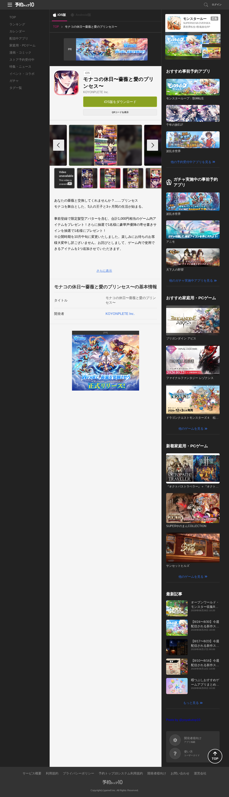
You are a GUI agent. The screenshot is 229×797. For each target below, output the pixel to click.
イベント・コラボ (21, 73)
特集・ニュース (20, 66)
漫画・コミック (20, 52)
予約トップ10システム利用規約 (121, 773)
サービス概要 (32, 773)
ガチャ (14, 80)
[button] (152, 145)
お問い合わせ (180, 773)
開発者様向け (156, 773)
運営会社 (200, 773)
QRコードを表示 (120, 112)
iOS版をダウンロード (120, 102)
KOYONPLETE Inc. (96, 92)
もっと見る (191, 703)
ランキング (17, 24)
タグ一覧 (15, 88)
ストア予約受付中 (21, 59)
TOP (12, 17)
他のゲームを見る (191, 428)
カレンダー (17, 31)
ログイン (217, 4)
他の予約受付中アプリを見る (191, 162)
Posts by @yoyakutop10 (183, 720)
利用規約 (52, 773)
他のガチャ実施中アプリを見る (191, 280)
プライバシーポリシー (78, 773)
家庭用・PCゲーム (22, 45)
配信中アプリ (18, 38)
